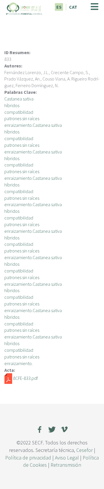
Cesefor (84, 450)
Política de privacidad (28, 457)
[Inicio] (24, 8)
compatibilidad (18, 112)
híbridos (11, 105)
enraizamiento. (18, 363)
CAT (73, 7)
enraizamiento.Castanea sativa (33, 125)
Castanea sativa (19, 99)
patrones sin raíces (21, 118)
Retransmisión (66, 464)
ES (59, 7)
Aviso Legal (67, 457)
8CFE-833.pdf (25, 378)
